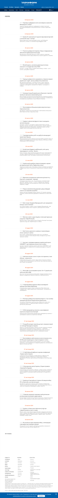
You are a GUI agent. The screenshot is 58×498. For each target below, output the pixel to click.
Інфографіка (8, 468)
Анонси (22, 7)
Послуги (6, 7)
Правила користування (35, 466)
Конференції (8, 473)
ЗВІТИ (31, 477)
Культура (27, 10)
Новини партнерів (9, 471)
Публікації (7, 459)
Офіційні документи (9, 475)
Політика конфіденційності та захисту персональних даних (34, 474)
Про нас (32, 459)
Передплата (32, 462)
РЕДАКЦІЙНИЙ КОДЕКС (35, 478)
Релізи (6, 477)
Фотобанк (11, 7)
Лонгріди (7, 470)
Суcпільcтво (20, 471)
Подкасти (7, 457)
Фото (6, 462)
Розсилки (32, 480)
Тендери (32, 467)
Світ (17, 10)
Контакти (32, 461)
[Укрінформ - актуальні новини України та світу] (29, 2)
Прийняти (41, 496)
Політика (20, 462)
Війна (5, 10)
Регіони (21, 10)
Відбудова (20, 461)
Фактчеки (20, 466)
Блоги (6, 466)
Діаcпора (20, 474)
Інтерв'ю (7, 461)
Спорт (32, 10)
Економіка (11, 10)
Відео (6, 464)
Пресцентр (17, 7)
